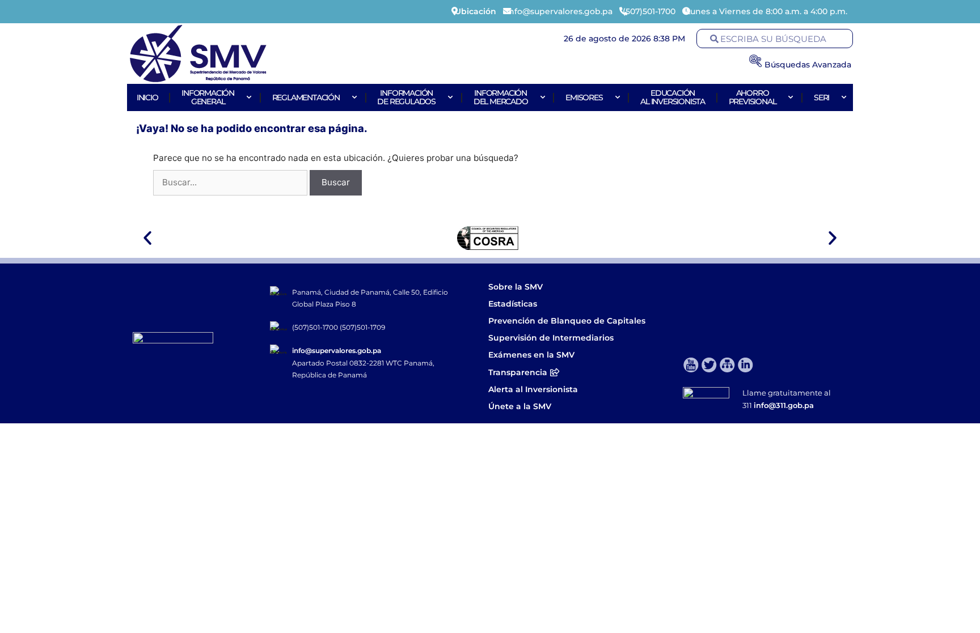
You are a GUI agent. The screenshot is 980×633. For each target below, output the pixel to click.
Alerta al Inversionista (533, 389)
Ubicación (475, 11)
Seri (821, 97)
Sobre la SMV (515, 287)
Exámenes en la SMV (531, 355)
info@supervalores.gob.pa (336, 350)
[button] (147, 238)
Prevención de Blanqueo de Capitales (566, 321)
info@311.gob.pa (784, 405)
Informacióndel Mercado (501, 97)
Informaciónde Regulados (406, 97)
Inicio (147, 97)
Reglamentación (306, 97)
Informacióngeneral (207, 97)
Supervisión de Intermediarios (551, 338)
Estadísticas (513, 304)
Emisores (583, 97)
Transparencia (517, 372)
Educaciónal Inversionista (672, 97)
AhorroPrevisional (752, 97)
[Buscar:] (231, 182)
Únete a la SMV (519, 406)
